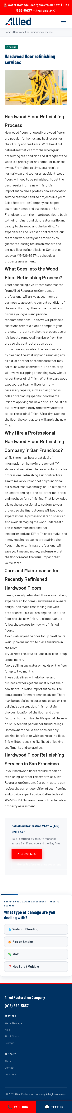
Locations (11, 1074)
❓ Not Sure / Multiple (23, 966)
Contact (9, 1067)
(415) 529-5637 (26, 854)
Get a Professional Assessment (39, 864)
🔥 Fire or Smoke (20, 941)
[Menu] (63, 21)
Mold (7, 1029)
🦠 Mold (14, 954)
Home (8, 32)
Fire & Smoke (12, 1036)
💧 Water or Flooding (23, 929)
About (8, 1061)
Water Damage (13, 1023)
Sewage (9, 1042)
